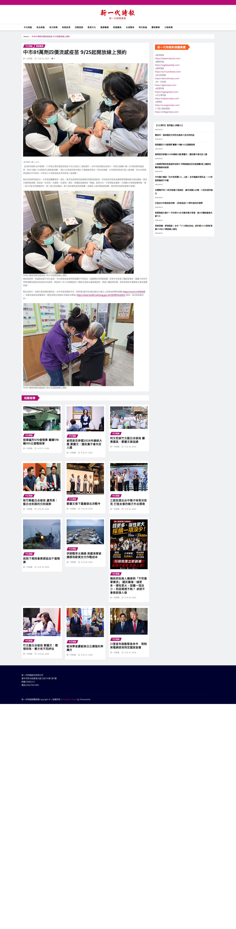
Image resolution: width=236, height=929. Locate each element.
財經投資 (66, 27)
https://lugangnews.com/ (166, 92)
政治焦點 (41, 27)
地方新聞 (53, 27)
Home (26, 36)
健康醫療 (104, 27)
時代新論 (143, 27)
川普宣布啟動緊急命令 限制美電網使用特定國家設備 (128, 645)
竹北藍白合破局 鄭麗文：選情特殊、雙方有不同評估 (40, 646)
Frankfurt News (69, 699)
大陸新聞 (168, 27)
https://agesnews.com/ (165, 85)
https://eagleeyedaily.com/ (167, 65)
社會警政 (130, 27)
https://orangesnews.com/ (167, 105)
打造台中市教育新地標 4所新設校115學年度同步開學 (179, 203)
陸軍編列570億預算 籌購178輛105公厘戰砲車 (41, 441)
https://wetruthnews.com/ (167, 78)
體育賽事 (156, 27)
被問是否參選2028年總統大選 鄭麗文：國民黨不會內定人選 (84, 444)
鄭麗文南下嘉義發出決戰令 (84, 503)
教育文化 (92, 27)
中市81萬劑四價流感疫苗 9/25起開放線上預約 (51, 36)
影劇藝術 (117, 27)
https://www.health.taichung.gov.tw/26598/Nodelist (101, 295)
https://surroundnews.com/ (168, 71)
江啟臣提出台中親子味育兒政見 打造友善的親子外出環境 (128, 502)
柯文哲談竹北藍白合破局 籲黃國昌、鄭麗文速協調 (127, 439)
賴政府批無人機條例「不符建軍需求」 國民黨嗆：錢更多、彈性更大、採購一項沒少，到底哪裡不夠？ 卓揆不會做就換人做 (128, 585)
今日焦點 (28, 27)
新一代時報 (27, 58)
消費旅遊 (79, 27)
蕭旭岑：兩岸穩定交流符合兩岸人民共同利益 (174, 135)
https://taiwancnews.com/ (167, 98)
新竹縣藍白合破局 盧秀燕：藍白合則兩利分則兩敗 (40, 502)
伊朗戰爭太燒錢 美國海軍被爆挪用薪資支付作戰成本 (84, 555)
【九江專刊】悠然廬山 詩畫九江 (169, 125)
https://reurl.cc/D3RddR (134, 291)
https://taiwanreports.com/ (167, 58)
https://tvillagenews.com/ (166, 112)
